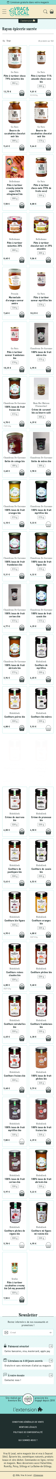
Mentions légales (28, 1427)
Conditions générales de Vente (28, 1421)
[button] (4, 11)
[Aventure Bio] (28, 1399)
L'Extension (38, 1475)
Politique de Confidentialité (28, 1432)
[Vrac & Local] (19, 11)
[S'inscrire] (48, 1332)
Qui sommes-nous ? (28, 1440)
